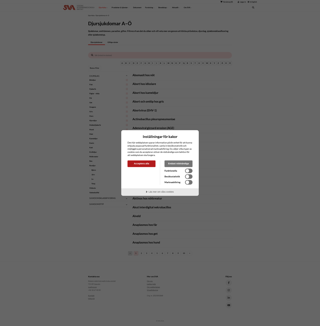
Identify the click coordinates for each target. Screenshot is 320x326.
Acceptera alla (141, 163)
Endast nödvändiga (178, 163)
